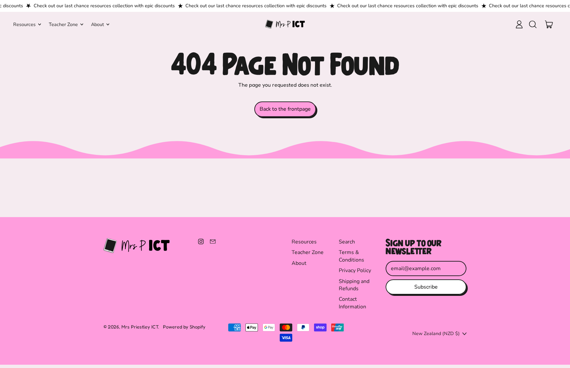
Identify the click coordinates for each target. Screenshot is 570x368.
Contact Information (352, 303)
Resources (304, 241)
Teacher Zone (308, 252)
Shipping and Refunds (354, 285)
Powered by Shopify (184, 326)
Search (347, 241)
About (299, 263)
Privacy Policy (355, 270)
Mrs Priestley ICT (139, 326)
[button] (532, 24)
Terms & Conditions (351, 256)
